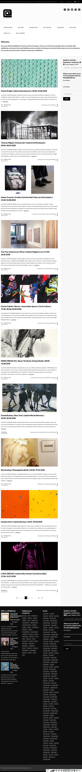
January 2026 (46, 620)
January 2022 (46, 671)
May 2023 (56, 653)
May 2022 (51, 666)
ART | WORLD (47, 27)
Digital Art (35, 625)
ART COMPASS (20, 33)
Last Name (66, 86)
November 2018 (54, 710)
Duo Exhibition (35, 627)
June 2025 (51, 627)
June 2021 (51, 678)
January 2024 (46, 646)
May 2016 (51, 743)
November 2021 (46, 673)
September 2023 (46, 650)
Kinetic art (31, 634)
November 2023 (46, 648)
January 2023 (53, 657)
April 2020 (56, 692)
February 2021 (46, 683)
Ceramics (30, 618)
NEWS (23, 638)
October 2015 (54, 750)
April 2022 (56, 666)
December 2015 (53, 747)
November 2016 (54, 736)
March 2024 (45, 643)
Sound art (24, 652)
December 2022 (46, 659)
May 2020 (51, 692)
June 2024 (45, 641)
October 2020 (46, 687)
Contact (61, 1)
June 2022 (45, 666)
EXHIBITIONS (33, 27)
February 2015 (52, 757)
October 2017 (54, 724)
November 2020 (54, 685)
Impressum (69, 1)
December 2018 (46, 710)
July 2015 (45, 754)
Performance (31, 643)
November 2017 (46, 724)
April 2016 (56, 743)
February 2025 (46, 632)
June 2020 (45, 692)
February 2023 (46, 657)
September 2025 (46, 625)
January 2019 (53, 708)
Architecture (34, 615)
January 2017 (53, 733)
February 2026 (53, 618)
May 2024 (51, 641)
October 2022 (46, 662)
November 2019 (46, 699)
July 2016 (52, 740)
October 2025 (54, 622)
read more (5, 101)
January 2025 (53, 632)
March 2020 (45, 694)
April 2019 (45, 706)
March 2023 (51, 655)
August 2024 (45, 639)
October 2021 (54, 673)
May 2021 (56, 678)
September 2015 (46, 752)
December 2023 (53, 646)
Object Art (28, 638)
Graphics (30, 629)
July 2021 (45, 678)
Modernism (31, 636)
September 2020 (53, 687)
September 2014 (46, 759)
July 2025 (45, 627)
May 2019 (56, 703)
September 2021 (46, 676)
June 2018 (45, 717)
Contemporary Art (45, 105)
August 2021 (54, 676)
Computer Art (34, 620)
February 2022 (53, 669)
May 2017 (56, 729)
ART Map (21, 27)
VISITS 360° (72, 27)
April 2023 (45, 655)
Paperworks (24, 643)
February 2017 (46, 733)
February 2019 (46, 708)
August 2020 (45, 690)
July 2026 (52, 613)
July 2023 (45, 653)
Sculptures (29, 648)
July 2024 (52, 639)
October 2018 (46, 713)
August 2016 (45, 740)
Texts (23, 655)
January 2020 (46, 696)
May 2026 (51, 616)
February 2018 (53, 720)
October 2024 (46, 636)
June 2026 (45, 616)
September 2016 (53, 738)
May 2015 (56, 754)
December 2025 (53, 620)
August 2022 (45, 664)
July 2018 (52, 715)
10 (38, 597)
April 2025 (45, 629)
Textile (34, 652)
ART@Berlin (4, 432)
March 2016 (45, 745)
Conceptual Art (25, 622)
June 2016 (45, 743)
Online (33, 638)
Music (37, 636)
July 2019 (45, 703)
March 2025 (51, 629)
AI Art (29, 615)
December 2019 (53, 696)
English (78, 1)
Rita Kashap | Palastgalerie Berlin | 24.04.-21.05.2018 (23, 470)
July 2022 (52, 664)
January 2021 (53, 683)
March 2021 (51, 680)
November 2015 (46, 750)
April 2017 (45, 731)
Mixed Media (25, 636)
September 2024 (53, 636)
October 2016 (46, 738)
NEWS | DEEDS (8, 27)
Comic (29, 620)
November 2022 (54, 659)
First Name (66, 80)
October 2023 (54, 648)
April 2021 (45, 680)
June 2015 (51, 754)
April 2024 (56, 641)
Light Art (36, 634)
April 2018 (56, 717)
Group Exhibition (48, 268)
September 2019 (46, 701)
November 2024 (54, 634)
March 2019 (51, 706)
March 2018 (45, 720)
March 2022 (45, 669)
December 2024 (46, 634)
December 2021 (53, 671)
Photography (53, 377)
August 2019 (54, 701)
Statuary (29, 652)
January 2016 (46, 747)
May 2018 (51, 717)
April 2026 (56, 616)
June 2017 (51, 729)
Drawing (47, 159)
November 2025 (46, 622)
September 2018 (53, 713)
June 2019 (51, 703)
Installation (46, 590)
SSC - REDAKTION (6, 105)
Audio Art (24, 618)
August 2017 (54, 727)
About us (7, 33)
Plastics (24, 648)
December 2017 (53, 722)
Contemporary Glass (26, 625)
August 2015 (54, 752)
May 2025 (56, 627)
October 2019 (54, 699)
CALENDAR (60, 27)
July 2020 (52, 690)
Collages (35, 618)
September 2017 (46, 727)
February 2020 (53, 694)
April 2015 (45, 757)
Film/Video (46, 214)
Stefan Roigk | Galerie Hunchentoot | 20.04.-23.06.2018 (24, 91)
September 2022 (53, 662)
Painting (54, 268)
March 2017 (51, 731)
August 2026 (45, 613)
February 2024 (53, 643)
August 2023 (54, 650)
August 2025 (54, 625)
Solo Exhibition (53, 105)
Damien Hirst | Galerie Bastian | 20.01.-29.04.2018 (21, 522)
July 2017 (45, 729)
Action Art (24, 615)
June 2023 (51, 653)
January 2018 (46, 722)
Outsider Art (25, 641)
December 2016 (46, 736)
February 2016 (53, 745)
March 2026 (45, 618)
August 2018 (45, 715)
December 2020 (46, 685)
